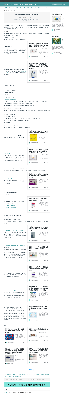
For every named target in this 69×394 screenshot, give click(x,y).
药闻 (9, 7)
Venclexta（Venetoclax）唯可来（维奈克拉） (15, 230)
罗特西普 (46, 374)
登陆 (35, 4)
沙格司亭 (33, 374)
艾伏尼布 (5, 376)
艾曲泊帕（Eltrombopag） (11, 207)
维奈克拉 (37, 374)
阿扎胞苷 (19, 376)
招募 (13, 7)
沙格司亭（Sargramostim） (11, 178)
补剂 (39, 7)
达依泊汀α (15, 376)
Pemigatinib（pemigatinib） (16, 245)
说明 (42, 7)
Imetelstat (9, 374)
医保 (24, 7)
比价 (31, 7)
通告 (46, 7)
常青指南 (26, 4)
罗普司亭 (42, 374)
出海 (20, 7)
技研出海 (21, 4)
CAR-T (5, 374)
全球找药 (16, 4)
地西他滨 (19, 374)
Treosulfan (14, 374)
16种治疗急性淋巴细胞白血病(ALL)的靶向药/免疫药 (14, 379)
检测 (35, 7)
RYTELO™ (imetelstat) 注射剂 (11, 290)
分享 (17, 7)
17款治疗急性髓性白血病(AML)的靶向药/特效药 (37, 379)
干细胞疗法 (24, 374)
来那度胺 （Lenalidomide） (10, 99)
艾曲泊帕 (10, 376)
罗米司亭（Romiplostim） (11, 205)
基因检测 (31, 4)
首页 (12, 4)
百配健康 (24, 17)
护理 (28, 7)
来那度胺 (28, 374)
